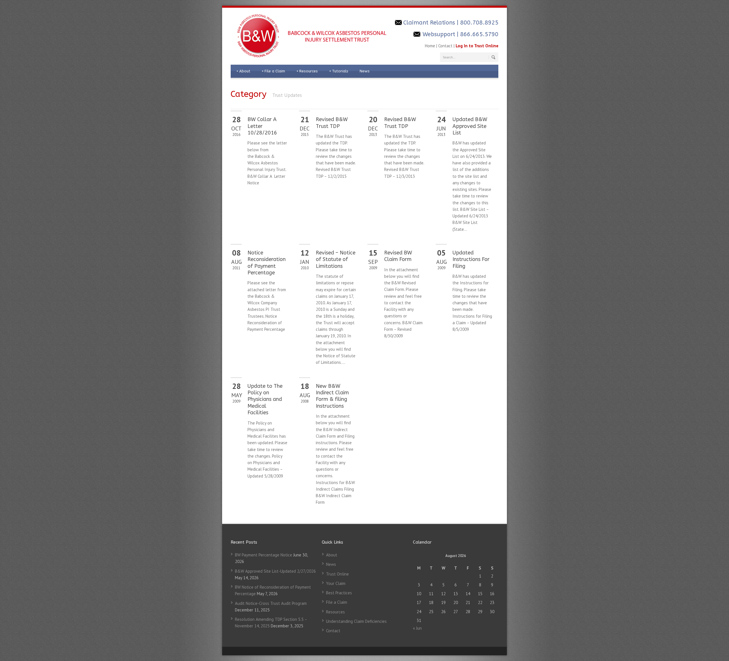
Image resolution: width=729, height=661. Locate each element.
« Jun (417, 628)
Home (430, 45)
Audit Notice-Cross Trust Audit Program (271, 603)
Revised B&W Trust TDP (332, 122)
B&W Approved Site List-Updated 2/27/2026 (275, 571)
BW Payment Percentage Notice (263, 555)
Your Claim (335, 583)
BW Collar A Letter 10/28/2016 (262, 126)
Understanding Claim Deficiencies (356, 621)
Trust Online (337, 574)
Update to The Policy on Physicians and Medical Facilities (264, 399)
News (365, 71)
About (243, 71)
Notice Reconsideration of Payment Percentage (266, 263)
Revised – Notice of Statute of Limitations (335, 259)
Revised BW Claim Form (398, 256)
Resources (307, 71)
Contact (445, 45)
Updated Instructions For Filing (471, 259)
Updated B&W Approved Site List (469, 126)
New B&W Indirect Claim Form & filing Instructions (332, 396)
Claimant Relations (429, 22)
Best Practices (339, 592)
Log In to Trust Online (477, 45)
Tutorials (338, 71)
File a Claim (273, 71)
